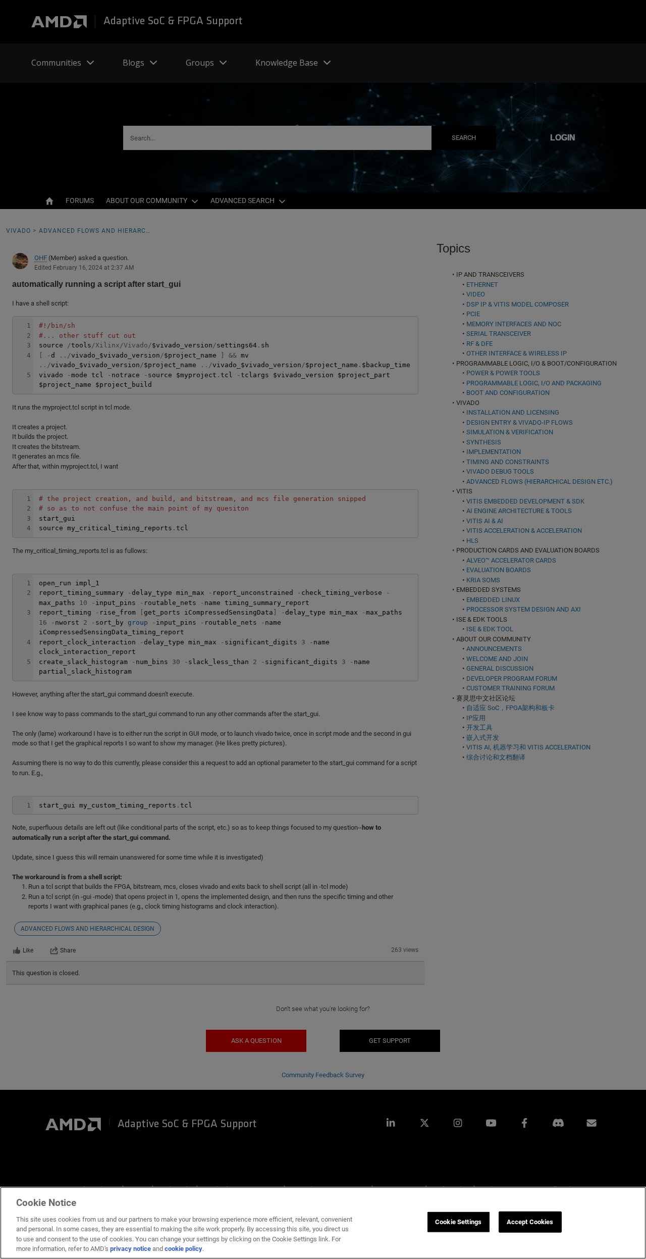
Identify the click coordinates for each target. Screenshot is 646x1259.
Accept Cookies (530, 1222)
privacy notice (130, 1248)
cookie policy (183, 1248)
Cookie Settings (458, 1222)
